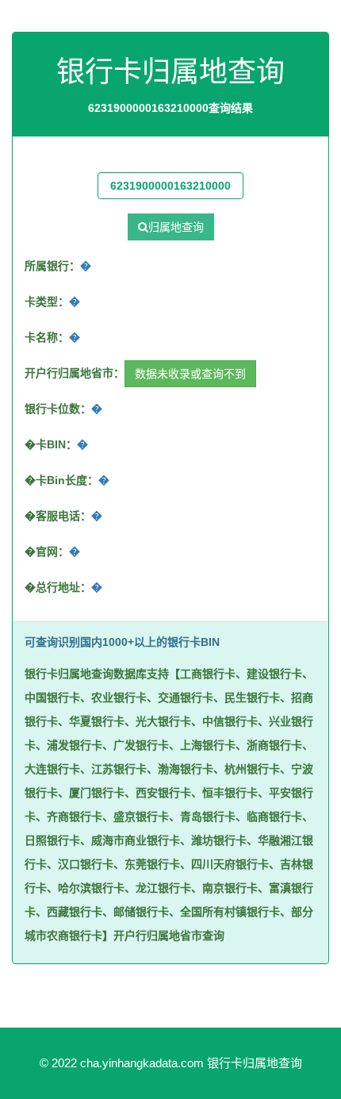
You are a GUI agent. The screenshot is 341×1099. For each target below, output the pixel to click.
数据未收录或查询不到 (190, 373)
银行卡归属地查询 (254, 1063)
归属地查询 (176, 227)
